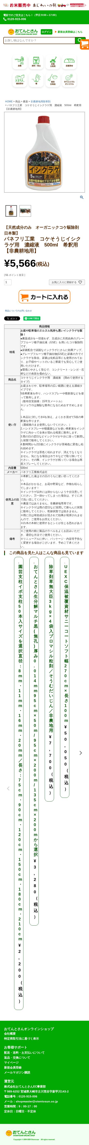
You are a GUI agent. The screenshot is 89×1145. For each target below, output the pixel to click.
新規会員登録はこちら (69, 31)
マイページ (11, 1062)
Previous (8, 785)
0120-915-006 (16, 19)
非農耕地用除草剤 (41, 101)
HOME (9, 101)
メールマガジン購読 (17, 1072)
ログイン (47, 31)
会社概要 (10, 1033)
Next (81, 753)
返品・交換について (17, 1057)
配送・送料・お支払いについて (24, 1052)
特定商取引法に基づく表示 (21, 1038)
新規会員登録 (13, 1067)
